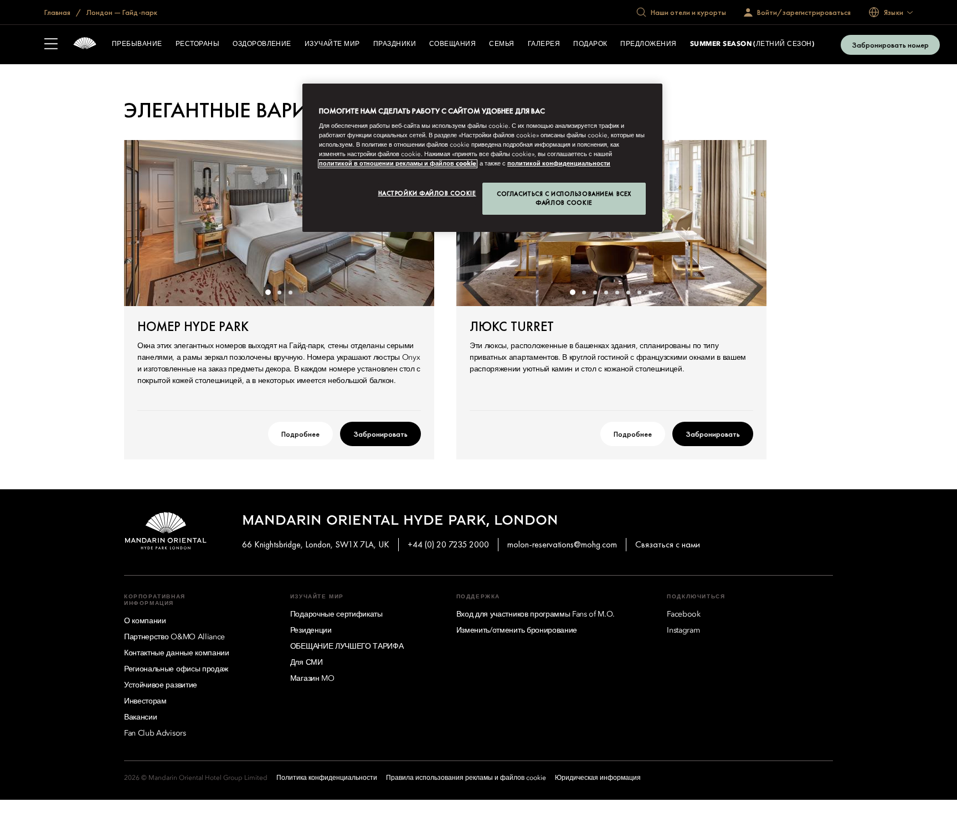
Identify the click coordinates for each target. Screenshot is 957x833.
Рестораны (197, 44)
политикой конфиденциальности (558, 164)
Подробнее (300, 434)
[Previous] (146, 223)
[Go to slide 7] (639, 292)
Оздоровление (262, 44)
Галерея (544, 44)
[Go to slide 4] (605, 292)
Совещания (452, 44)
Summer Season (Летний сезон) (752, 44)
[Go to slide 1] (268, 292)
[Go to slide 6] (628, 292)
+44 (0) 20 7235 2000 (448, 544)
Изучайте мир (332, 44)
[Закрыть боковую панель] (51, 45)
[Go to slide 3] (290, 292)
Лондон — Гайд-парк (121, 12)
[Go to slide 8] (650, 292)
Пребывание (137, 44)
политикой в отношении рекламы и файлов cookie (397, 164)
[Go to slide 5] (616, 292)
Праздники (394, 44)
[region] (482, 158)
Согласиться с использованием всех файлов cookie (564, 198)
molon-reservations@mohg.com (562, 544)
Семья (501, 44)
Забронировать (380, 434)
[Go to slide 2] (279, 292)
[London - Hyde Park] (85, 45)
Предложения (648, 44)
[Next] (744, 223)
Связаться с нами (667, 544)
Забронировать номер (890, 45)
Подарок (590, 44)
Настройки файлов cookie (427, 193)
